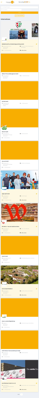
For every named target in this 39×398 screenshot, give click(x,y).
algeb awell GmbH (6, 193)
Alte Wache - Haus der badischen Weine (10, 226)
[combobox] (19, 7)
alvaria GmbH (5, 256)
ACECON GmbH (5, 101)
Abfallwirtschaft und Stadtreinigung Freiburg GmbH (13, 44)
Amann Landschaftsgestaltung (8, 321)
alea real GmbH (5, 161)
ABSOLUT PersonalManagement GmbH (10, 73)
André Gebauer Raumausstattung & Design (11, 350)
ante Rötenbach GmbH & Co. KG (9, 383)
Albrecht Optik (5, 131)
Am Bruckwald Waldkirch (7, 288)
